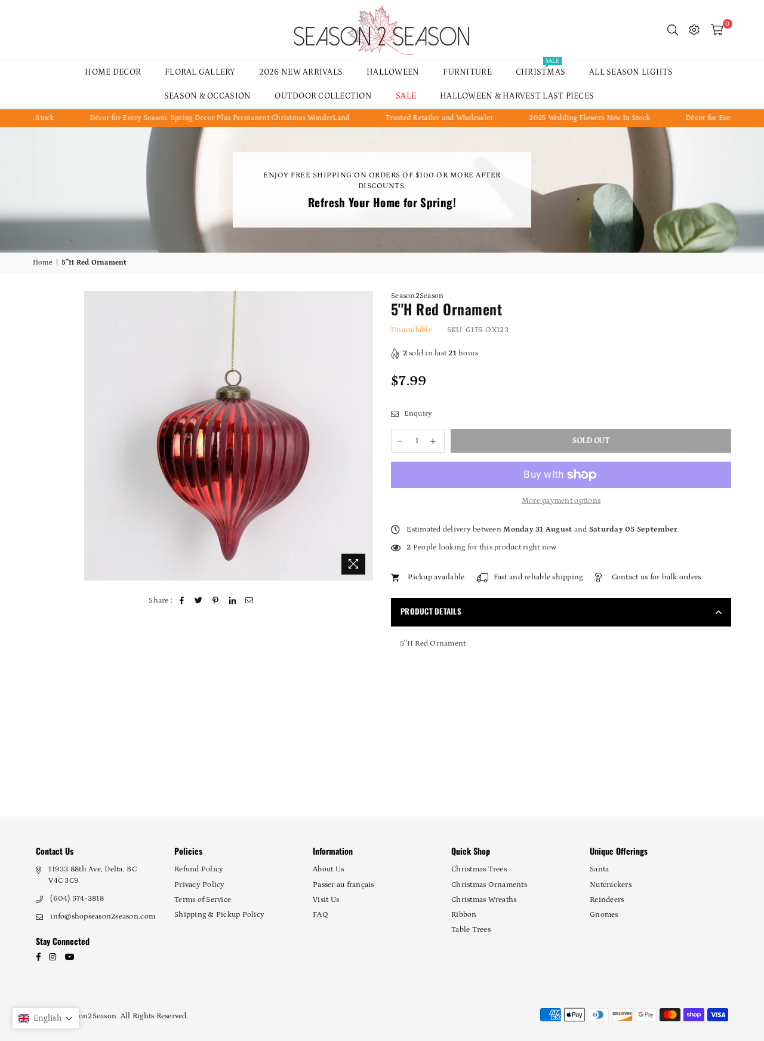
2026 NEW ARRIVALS (301, 72)
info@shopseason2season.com (102, 916)
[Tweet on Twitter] (199, 600)
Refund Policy (198, 869)
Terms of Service (202, 899)
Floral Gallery (200, 72)
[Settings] (694, 30)
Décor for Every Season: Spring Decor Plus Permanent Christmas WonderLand (202, 118)
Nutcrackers (610, 884)
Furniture (467, 72)
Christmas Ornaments (489, 884)
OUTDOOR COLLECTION (323, 96)
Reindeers (607, 899)
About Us (328, 869)
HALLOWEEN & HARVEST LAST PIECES (517, 96)
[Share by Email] (249, 600)
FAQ (320, 914)
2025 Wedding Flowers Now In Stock (572, 118)
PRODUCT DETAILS (431, 611)
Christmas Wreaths (483, 899)
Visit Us (326, 899)
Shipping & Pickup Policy (219, 914)
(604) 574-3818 (77, 898)
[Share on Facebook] (182, 600)
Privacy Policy (199, 884)
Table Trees (471, 929)
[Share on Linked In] (232, 600)
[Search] (672, 30)
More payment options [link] (561, 500)
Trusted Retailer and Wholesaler (421, 118)
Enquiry (417, 413)
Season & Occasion (207, 96)
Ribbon (464, 914)
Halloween (392, 72)
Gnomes (604, 914)
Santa (599, 869)
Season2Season (417, 295)
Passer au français (343, 884)
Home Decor (113, 72)
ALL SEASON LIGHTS (631, 72)
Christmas (540, 68)
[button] (46, 1018)
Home (43, 262)
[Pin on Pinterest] (215, 600)
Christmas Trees (479, 869)
